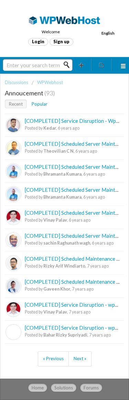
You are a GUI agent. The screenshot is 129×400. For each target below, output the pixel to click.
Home (38, 387)
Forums (91, 387)
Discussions (16, 82)
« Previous (53, 358)
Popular (39, 104)
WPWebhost (50, 82)
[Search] (68, 64)
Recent (16, 104)
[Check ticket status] (101, 64)
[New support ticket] (82, 64)
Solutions (63, 387)
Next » (80, 358)
